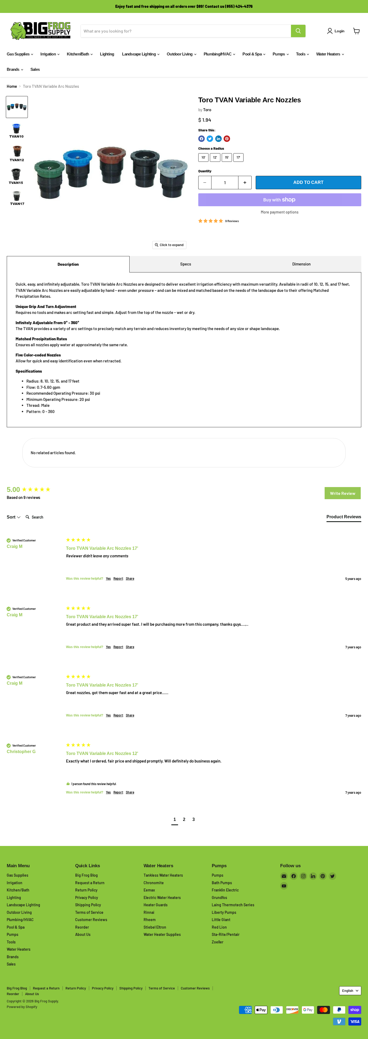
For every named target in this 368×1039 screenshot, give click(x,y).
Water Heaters (328, 54)
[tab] (344, 518)
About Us (83, 934)
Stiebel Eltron (155, 927)
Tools (301, 54)
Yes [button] (108, 578)
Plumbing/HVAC (218, 54)
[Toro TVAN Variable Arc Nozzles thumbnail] (16, 107)
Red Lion (219, 927)
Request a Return (90, 882)
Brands (13, 69)
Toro (207, 109)
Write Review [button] (342, 493)
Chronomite (154, 882)
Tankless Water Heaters (163, 875)
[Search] (298, 31)
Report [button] (118, 578)
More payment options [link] (279, 212)
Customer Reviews (91, 919)
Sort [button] (11, 517)
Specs (185, 263)
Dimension (301, 263)
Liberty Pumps (224, 912)
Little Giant (221, 919)
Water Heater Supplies (162, 934)
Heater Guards (156, 904)
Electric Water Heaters (162, 897)
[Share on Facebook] (201, 138)
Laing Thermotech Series (233, 904)
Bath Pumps (222, 882)
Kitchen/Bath (78, 54)
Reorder (82, 927)
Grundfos (219, 897)
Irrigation (48, 54)
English (347, 990)
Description (68, 264)
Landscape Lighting (139, 54)
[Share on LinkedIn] (218, 138)
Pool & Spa (252, 54)
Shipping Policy (88, 904)
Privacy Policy (86, 897)
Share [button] (130, 578)
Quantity (204, 171)
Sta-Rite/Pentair (225, 934)
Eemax (149, 890)
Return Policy (86, 890)
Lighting (107, 54)
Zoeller (217, 942)
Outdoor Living (180, 54)
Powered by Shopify (22, 1007)
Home (12, 86)
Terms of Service (89, 912)
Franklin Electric (225, 890)
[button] (174, 820)
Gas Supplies (18, 54)
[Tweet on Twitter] (210, 138)
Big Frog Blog (86, 875)
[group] (35, 489)
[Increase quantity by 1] (245, 182)
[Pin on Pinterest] (227, 138)
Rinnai (149, 912)
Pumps (279, 54)
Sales (35, 69)
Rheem (150, 919)
